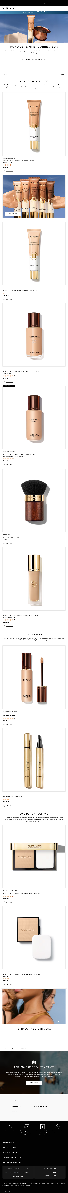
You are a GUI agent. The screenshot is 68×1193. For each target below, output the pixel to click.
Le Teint (13, 1048)
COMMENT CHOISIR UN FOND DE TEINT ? (34, 59)
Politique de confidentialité (19, 1183)
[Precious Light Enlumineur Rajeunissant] (34, 760)
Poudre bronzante (40, 1107)
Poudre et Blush (15, 1107)
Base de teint (14, 1111)
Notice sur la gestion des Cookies (36, 1183)
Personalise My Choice (52, 1183)
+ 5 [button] (14, 620)
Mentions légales (6, 1183)
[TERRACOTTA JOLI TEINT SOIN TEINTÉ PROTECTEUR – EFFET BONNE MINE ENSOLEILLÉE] (34, 124)
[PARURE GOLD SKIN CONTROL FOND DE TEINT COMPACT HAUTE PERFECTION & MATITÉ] (34, 856)
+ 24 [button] (14, 376)
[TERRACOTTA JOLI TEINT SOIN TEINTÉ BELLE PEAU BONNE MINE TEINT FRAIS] (34, 253)
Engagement (34, 1082)
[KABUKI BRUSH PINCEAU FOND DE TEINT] (34, 500)
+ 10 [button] (14, 718)
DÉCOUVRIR (13, 213)
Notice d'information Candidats (22, 1185)
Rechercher (26, 1172)
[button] (59, 1021)
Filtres (4, 74)
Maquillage (5, 1048)
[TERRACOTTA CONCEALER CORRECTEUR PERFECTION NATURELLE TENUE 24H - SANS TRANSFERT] (34, 677)
